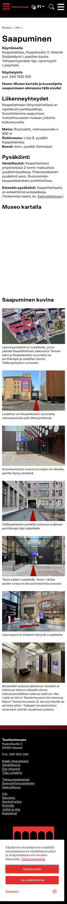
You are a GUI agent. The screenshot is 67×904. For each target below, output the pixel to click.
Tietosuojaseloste (33, 859)
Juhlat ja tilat (11, 809)
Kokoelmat (9, 813)
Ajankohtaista (11, 801)
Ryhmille (8, 805)
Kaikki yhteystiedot (15, 761)
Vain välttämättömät (32, 880)
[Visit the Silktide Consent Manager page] (55, 891)
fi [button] (39, 7)
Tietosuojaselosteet (16, 779)
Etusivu (6, 27)
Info (17, 27)
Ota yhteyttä (11, 769)
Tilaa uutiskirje (12, 772)
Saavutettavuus (49, 196)
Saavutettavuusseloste (18, 783)
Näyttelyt (8, 798)
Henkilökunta (11, 765)
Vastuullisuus (11, 787)
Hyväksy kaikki (32, 869)
